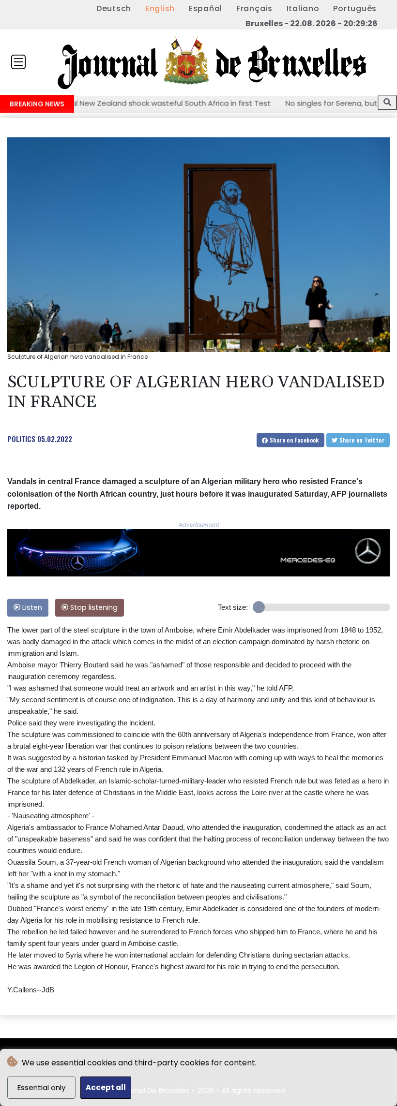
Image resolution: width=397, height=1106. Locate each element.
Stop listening (93, 607)
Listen (31, 607)
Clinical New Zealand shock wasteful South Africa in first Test (127, 103)
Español (205, 8)
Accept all (106, 1087)
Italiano (303, 8)
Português (355, 8)
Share (293, 440)
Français (254, 8)
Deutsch (113, 8)
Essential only (41, 1087)
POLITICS (21, 438)
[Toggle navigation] (18, 62)
